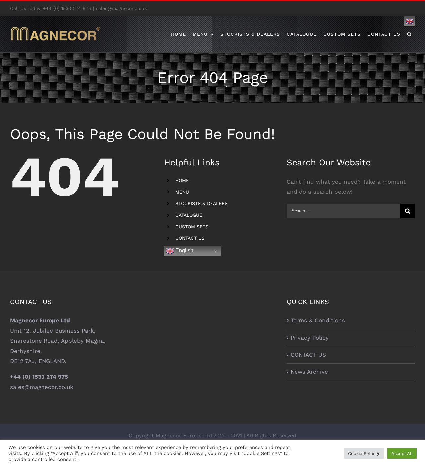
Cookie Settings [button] (364, 453)
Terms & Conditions (318, 320)
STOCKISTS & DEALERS (201, 203)
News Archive (309, 371)
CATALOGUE (188, 215)
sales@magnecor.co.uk (121, 8)
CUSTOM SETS (191, 226)
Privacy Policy (310, 337)
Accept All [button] (402, 453)
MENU (182, 192)
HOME (182, 180)
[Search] (409, 34)
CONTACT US (190, 238)
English (183, 251)
